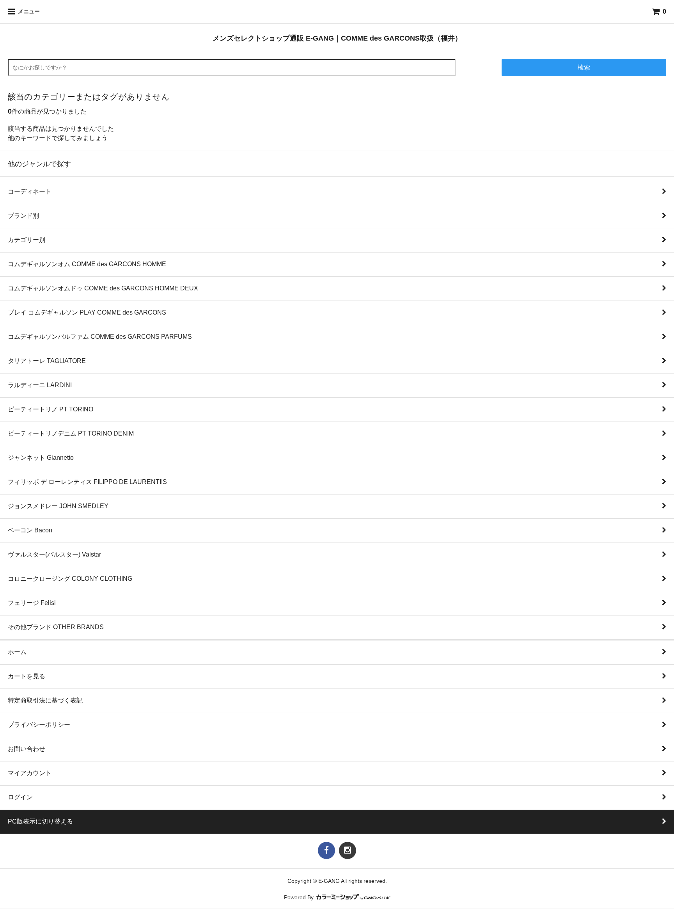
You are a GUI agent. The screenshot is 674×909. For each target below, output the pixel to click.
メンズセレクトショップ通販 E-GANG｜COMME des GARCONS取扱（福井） (337, 38)
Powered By (299, 897)
